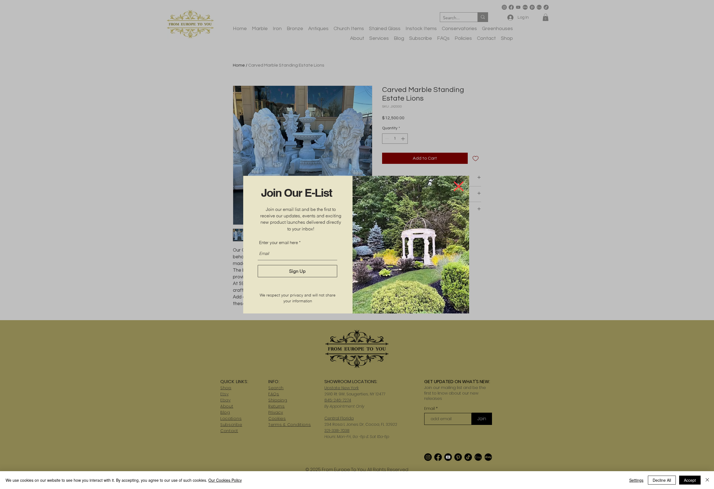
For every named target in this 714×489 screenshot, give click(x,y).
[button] (459, 186)
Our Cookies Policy (225, 480)
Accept (690, 480)
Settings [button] (636, 480)
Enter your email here (278, 242)
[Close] (707, 480)
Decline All (662, 480)
